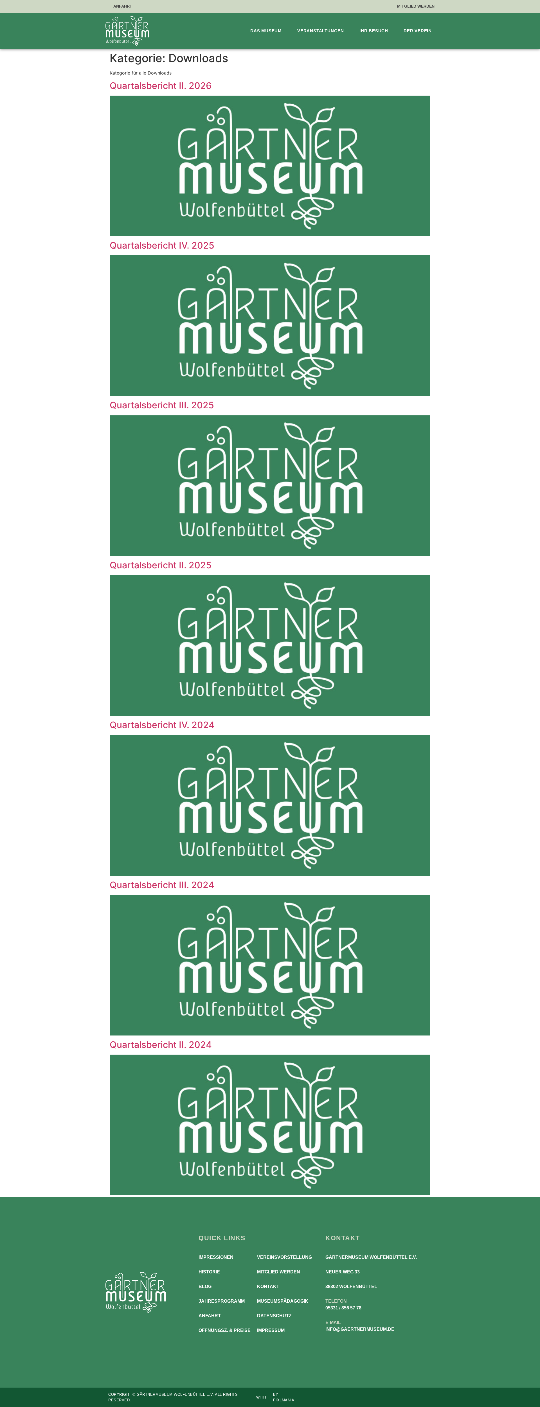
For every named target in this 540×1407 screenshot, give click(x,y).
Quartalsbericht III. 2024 (162, 884)
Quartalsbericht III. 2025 (162, 405)
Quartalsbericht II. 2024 (161, 1044)
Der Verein (418, 30)
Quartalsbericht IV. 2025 (162, 245)
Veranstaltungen (320, 30)
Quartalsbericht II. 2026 (161, 85)
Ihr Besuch (373, 30)
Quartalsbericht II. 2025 (161, 565)
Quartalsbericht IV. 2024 (162, 724)
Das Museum (266, 30)
